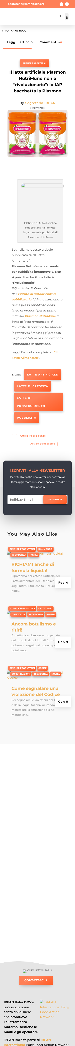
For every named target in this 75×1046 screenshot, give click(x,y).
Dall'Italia (18, 614)
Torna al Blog (15, 30)
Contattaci (34, 980)
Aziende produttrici (34, 63)
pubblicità (26, 417)
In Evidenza (19, 555)
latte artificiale (42, 374)
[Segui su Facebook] (61, 4)
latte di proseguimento (31, 402)
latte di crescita (32, 386)
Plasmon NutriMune (40, 316)
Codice (42, 668)
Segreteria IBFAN (40, 103)
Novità (34, 555)
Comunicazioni (21, 674)
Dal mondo (45, 549)
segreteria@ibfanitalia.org (26, 3)
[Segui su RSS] (67, 4)
